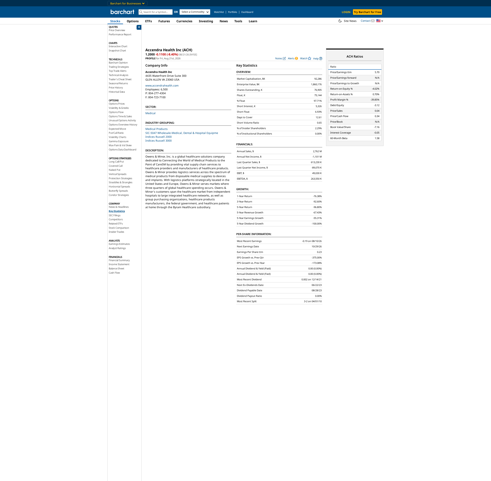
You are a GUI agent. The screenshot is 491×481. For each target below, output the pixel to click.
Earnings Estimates (119, 244)
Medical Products (156, 129)
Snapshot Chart (117, 50)
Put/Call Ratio (116, 132)
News (224, 21)
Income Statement (119, 264)
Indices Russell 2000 (158, 137)
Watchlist (219, 12)
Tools (238, 21)
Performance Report (120, 34)
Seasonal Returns (118, 83)
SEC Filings (114, 215)
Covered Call (116, 165)
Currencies (184, 21)
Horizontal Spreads (119, 186)
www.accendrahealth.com (162, 85)
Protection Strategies (120, 178)
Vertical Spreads (117, 174)
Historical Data (117, 91)
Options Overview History (123, 124)
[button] (380, 21)
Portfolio (232, 12)
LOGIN (346, 12)
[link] (317, 58)
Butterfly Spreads (118, 190)
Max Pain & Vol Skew (120, 145)
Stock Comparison (119, 227)
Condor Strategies (119, 195)
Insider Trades (116, 231)
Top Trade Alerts (117, 71)
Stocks (115, 21)
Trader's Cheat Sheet (120, 79)
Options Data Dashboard (122, 149)
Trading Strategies (119, 66)
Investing (206, 21)
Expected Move (117, 128)
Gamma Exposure (119, 141)
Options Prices (117, 103)
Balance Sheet (116, 268)
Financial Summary (119, 260)
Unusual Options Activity (122, 120)
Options (133, 21)
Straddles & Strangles (120, 182)
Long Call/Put (116, 161)
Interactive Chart (118, 46)
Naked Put (114, 170)
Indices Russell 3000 (158, 140)
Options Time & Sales (120, 116)
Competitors (116, 219)
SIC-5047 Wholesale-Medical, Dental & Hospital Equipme (181, 133)
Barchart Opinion (118, 62)
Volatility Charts (117, 137)
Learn (253, 21)
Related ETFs (116, 223)
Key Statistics (117, 211)
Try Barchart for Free (367, 12)
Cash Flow (114, 272)
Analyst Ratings (117, 248)
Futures (164, 21)
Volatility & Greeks (119, 108)
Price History (116, 87)
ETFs (148, 21)
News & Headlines (119, 207)
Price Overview (117, 30)
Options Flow (116, 112)
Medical (150, 113)
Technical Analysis (118, 75)
